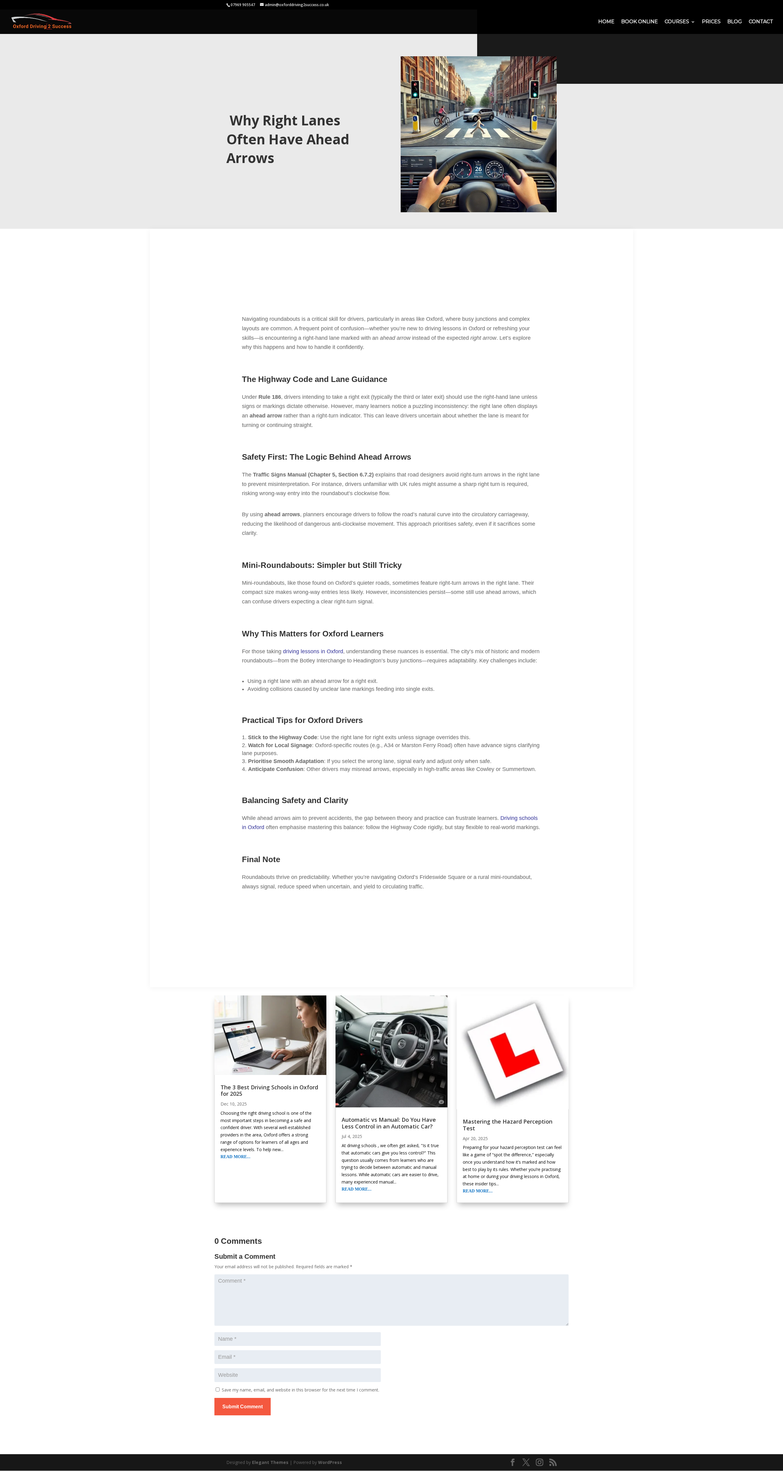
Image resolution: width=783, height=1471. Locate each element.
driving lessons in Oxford (313, 651)
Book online (639, 22)
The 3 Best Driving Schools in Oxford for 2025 (269, 1091)
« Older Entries (228, 1215)
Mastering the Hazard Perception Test (507, 1125)
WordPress (330, 1462)
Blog (734, 22)
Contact (761, 22)
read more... (235, 1156)
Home (606, 22)
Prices (711, 22)
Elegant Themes (270, 1462)
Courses (677, 22)
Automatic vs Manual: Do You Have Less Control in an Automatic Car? (389, 1123)
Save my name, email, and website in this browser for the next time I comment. (300, 1390)
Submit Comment (242, 1406)
